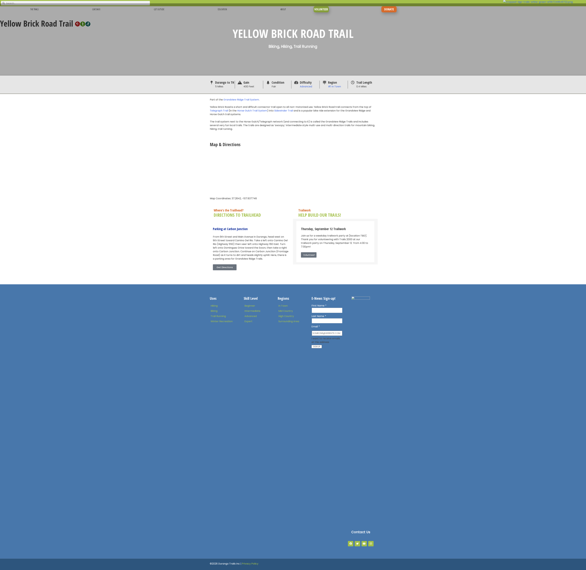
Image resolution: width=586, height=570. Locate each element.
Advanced (306, 86)
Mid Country (285, 311)
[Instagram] (371, 543)
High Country (286, 316)
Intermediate (252, 311)
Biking (214, 311)
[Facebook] (350, 543)
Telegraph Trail (219, 110)
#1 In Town (334, 86)
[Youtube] (364, 543)
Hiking (214, 306)
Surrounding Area (288, 321)
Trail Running (218, 316)
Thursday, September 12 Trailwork (323, 229)
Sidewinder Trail (283, 110)
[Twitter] (357, 543)
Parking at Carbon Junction (230, 229)
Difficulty (306, 82)
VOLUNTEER (321, 9)
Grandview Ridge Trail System (241, 99)
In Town (283, 306)
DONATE (389, 9)
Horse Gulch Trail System (252, 110)
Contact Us (360, 532)
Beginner (249, 306)
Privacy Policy (250, 563)
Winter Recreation (222, 321)
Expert (248, 321)
